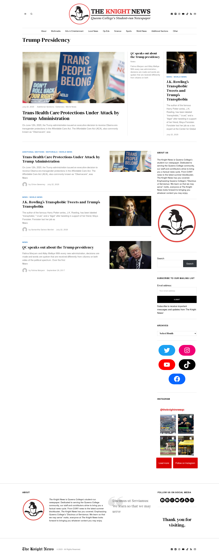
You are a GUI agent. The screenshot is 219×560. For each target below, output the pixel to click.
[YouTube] (183, 14)
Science (117, 31)
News (169, 77)
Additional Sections (160, 31)
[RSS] (191, 14)
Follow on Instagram (185, 462)
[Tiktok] (187, 14)
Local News (93, 31)
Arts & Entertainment (74, 31)
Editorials (60, 106)
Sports (129, 31)
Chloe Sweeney (38, 184)
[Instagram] (179, 14)
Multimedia (55, 31)
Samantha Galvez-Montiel (42, 229)
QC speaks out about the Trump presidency (145, 55)
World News (141, 31)
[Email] (195, 14)
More (25, 177)
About (43, 31)
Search (160, 258)
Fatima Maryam (38, 270)
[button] (168, 424)
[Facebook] (171, 14)
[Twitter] (175, 14)
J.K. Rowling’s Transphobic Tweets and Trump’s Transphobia (178, 90)
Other (175, 31)
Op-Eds (106, 31)
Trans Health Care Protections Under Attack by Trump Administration (70, 115)
